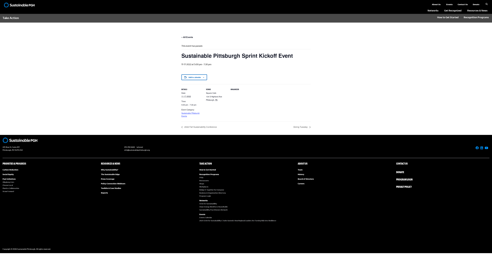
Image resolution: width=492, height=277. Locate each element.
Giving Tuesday (300, 126)
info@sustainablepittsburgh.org (137, 150)
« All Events (187, 37)
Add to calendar (194, 77)
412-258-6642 (129, 147)
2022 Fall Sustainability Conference (200, 126)
